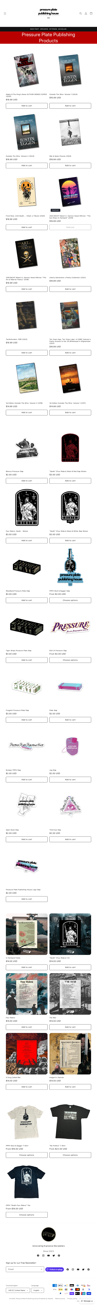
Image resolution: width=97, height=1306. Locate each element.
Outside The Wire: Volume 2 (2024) (20, 156)
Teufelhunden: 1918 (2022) (16, 339)
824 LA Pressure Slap (58, 650)
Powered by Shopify (46, 1298)
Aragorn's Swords (56, 1077)
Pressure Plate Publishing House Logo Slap (23, 890)
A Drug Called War (13, 1077)
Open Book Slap (12, 830)
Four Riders (10, 1018)
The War (52, 1018)
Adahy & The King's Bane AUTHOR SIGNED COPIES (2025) (26, 95)
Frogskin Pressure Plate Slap (17, 710)
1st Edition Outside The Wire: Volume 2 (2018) (24, 403)
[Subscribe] (41, 1269)
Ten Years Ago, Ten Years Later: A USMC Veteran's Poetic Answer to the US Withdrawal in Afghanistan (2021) (70, 341)
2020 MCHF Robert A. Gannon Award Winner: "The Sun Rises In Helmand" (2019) (70, 217)
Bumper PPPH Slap (13, 770)
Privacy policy (72, 1298)
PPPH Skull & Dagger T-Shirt (17, 1146)
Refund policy (60, 1298)
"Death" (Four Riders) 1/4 (59, 958)
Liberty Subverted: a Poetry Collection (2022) (67, 277)
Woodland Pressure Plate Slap (18, 591)
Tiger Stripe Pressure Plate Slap (18, 650)
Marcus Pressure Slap (14, 471)
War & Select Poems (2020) (60, 156)
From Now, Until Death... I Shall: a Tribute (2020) (25, 216)
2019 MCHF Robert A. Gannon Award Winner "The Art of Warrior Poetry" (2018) (26, 278)
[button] (5, 13)
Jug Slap (52, 770)
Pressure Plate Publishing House (27, 1298)
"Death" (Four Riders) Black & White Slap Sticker (68, 531)
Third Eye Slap (55, 830)
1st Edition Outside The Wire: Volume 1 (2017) (67, 403)
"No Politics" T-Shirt (57, 1146)
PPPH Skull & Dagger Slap (59, 591)
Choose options (70, 600)
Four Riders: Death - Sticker (17, 531)
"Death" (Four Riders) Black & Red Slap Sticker (68, 471)
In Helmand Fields (13, 958)
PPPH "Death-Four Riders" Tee (18, 1205)
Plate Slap (53, 710)
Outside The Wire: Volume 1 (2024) (63, 94)
